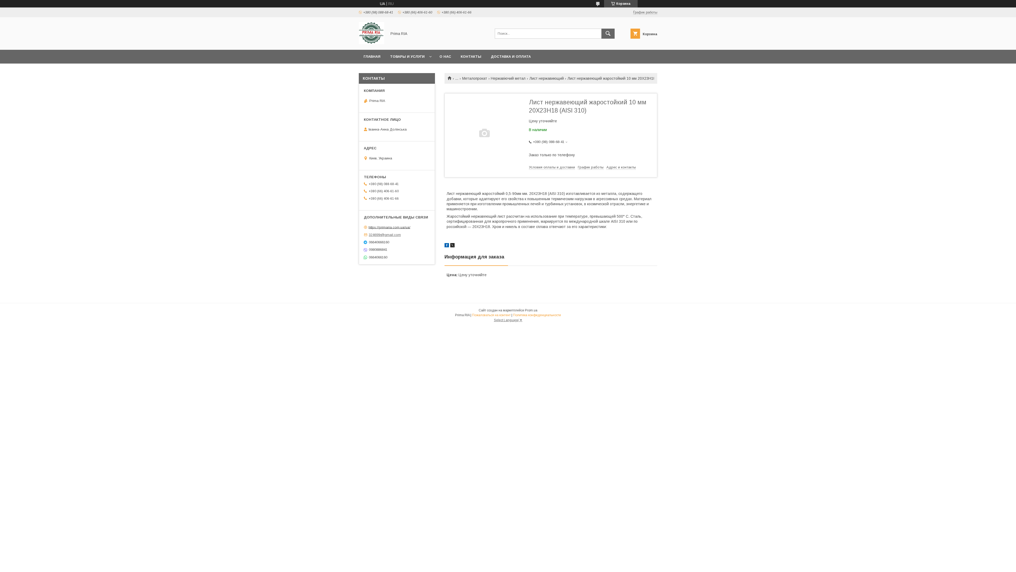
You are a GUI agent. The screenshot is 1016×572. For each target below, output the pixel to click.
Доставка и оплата (511, 57)
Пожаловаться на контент (491, 315)
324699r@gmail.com (385, 235)
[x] (452, 246)
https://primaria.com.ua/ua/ (389, 227)
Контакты (471, 57)
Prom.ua (531, 310)
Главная (372, 57)
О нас (445, 57)
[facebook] (446, 246)
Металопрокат (474, 78)
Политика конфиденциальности (537, 315)
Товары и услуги (407, 57)
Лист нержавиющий (546, 78)
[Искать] (608, 34)
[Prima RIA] (371, 43)
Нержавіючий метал (508, 78)
